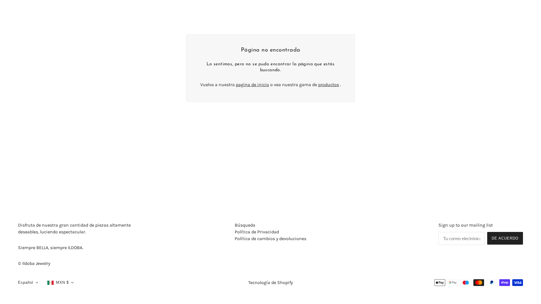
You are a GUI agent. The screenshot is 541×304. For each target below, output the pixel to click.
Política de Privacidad (257, 231)
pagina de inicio (252, 84)
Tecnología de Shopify (270, 282)
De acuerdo (505, 238)
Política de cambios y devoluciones (270, 238)
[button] (28, 282)
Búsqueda (245, 225)
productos (328, 84)
